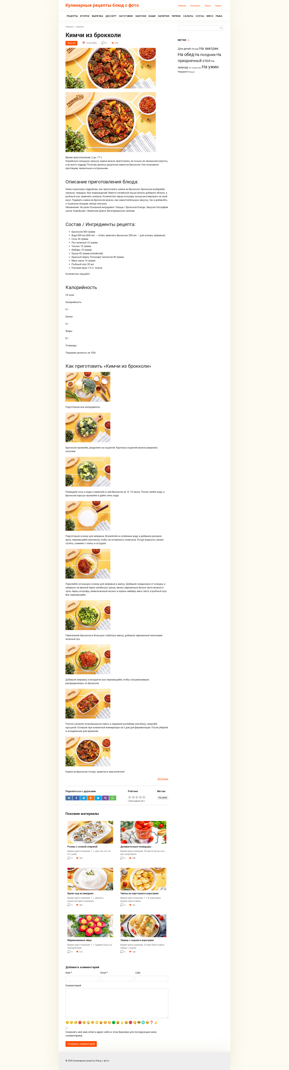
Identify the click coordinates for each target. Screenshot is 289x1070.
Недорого (183, 71)
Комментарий (73, 985)
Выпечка (97, 16)
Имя (68, 972)
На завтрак (208, 48)
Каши (152, 16)
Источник (163, 779)
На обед (186, 54)
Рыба (219, 16)
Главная (182, 6)
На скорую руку (195, 68)
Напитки (163, 16)
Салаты (188, 16)
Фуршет (192, 72)
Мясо (210, 16)
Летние (195, 49)
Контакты (195, 6)
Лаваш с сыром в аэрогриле (137, 940)
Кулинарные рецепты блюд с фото (102, 5)
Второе (84, 16)
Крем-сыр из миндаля (80, 893)
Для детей (184, 48)
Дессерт (111, 16)
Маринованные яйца (79, 940)
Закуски (140, 16)
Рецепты (72, 16)
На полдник (205, 55)
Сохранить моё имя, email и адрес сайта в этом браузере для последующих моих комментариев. (111, 1034)
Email (104, 972)
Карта (218, 6)
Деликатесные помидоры (135, 846)
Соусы (200, 16)
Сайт (137, 972)
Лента (208, 6)
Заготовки (126, 16)
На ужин (162, 797)
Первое (176, 16)
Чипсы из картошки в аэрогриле (139, 893)
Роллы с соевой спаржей (82, 846)
